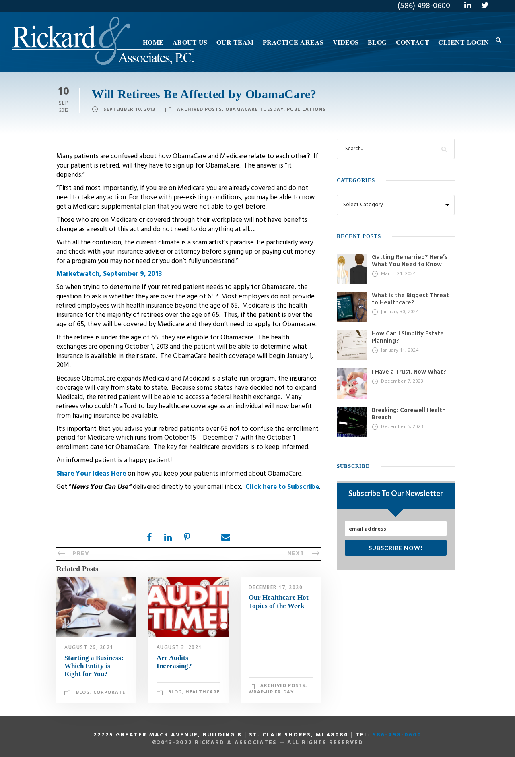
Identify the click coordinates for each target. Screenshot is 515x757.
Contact (413, 42)
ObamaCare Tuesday (254, 109)
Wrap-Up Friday (271, 692)
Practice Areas (293, 42)
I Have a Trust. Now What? (409, 372)
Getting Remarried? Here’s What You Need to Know (409, 260)
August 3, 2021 (179, 647)
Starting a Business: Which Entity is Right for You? (94, 666)
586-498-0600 (397, 735)
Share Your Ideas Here (92, 473)
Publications (306, 109)
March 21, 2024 (398, 273)
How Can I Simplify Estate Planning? (408, 337)
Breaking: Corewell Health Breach (409, 413)
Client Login (463, 42)
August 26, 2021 (88, 647)
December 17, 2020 (276, 587)
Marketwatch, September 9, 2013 (109, 274)
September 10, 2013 (129, 109)
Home (153, 42)
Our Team (235, 42)
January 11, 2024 (399, 350)
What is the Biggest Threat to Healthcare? (410, 299)
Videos (346, 42)
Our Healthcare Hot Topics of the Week (279, 601)
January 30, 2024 (399, 311)
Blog (377, 42)
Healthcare (202, 692)
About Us (190, 42)
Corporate (109, 692)
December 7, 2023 (402, 381)
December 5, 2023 (402, 426)
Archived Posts (199, 109)
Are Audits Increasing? (174, 662)
